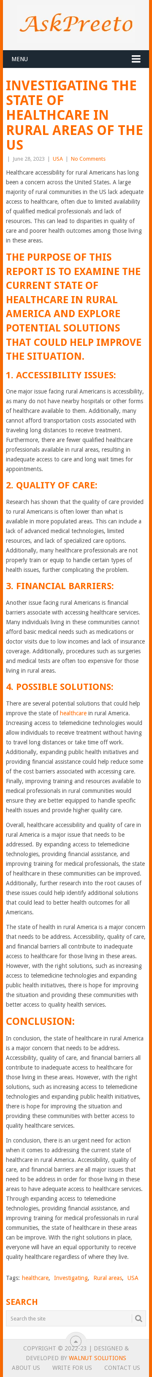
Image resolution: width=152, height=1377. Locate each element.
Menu (19, 59)
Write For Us (72, 1367)
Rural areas (107, 1278)
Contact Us (122, 1367)
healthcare (73, 713)
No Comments (88, 159)
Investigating (71, 1278)
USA (58, 159)
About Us (26, 1367)
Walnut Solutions (97, 1358)
